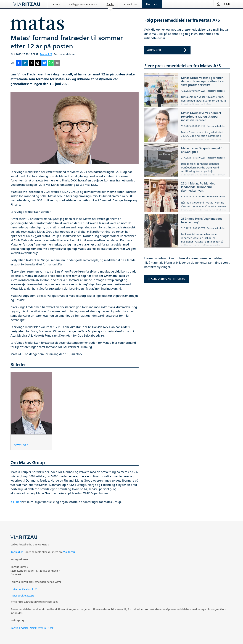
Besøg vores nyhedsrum (167, 278)
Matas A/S (46, 54)
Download (21, 445)
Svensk (42, 628)
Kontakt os (16, 552)
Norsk (33, 628)
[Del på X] (31, 63)
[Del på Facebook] (19, 63)
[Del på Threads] (38, 63)
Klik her (15, 501)
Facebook (28, 589)
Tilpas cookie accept (22, 595)
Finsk (50, 628)
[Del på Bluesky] (44, 63)
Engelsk (23, 628)
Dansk (14, 628)
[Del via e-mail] (57, 63)
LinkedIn (15, 589)
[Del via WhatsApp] (51, 63)
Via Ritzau (69, 552)
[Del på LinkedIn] (25, 63)
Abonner (154, 50)
